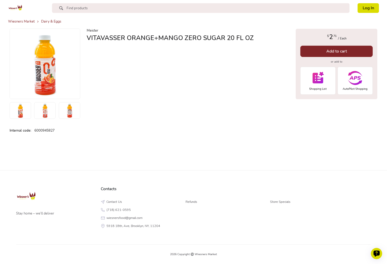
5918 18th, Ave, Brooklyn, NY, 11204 (133, 226)
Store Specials (280, 202)
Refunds (191, 202)
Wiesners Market (21, 21)
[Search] (61, 8)
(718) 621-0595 (118, 210)
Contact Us (114, 202)
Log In (368, 8)
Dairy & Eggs (51, 21)
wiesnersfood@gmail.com (124, 218)
